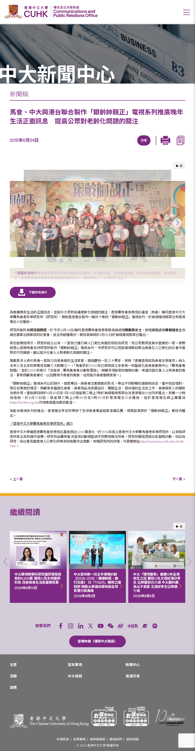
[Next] (177, 222)
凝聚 (13, 687)
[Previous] (17, 222)
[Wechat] (110, 626)
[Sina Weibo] (149, 146)
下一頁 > (178, 479)
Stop (181, 166)
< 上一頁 (16, 479)
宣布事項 (75, 665)
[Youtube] (100, 626)
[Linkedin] (116, 146)
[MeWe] (171, 146)
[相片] (97, 219)
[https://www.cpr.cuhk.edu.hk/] (74, 11)
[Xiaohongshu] (133, 626)
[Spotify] (155, 626)
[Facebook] (105, 146)
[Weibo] (120, 626)
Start (177, 166)
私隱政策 (63, 739)
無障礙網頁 (97, 739)
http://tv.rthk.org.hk (24, 402)
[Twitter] (127, 146)
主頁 (13, 665)
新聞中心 (133, 665)
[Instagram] (70, 626)
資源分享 (133, 676)
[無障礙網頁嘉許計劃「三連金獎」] (104, 716)
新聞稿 (19, 94)
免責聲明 (79, 739)
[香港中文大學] (27, 11)
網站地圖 (132, 739)
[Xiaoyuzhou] (145, 626)
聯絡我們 (116, 739)
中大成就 (75, 676)
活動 (13, 676)
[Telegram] (138, 146)
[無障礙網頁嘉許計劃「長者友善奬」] (136, 716)
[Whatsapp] (160, 146)
